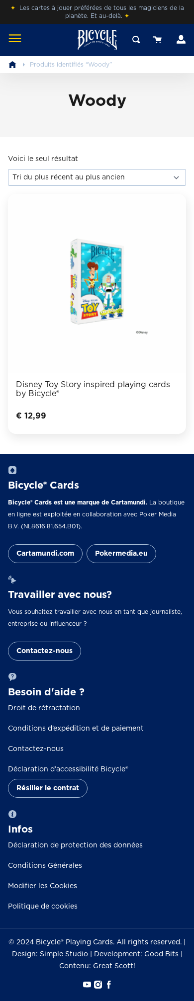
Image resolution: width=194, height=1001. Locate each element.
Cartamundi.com (45, 553)
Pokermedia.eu (121, 553)
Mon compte (180, 40)
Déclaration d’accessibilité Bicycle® (68, 769)
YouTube (86, 984)
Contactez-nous (44, 651)
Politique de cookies (43, 906)
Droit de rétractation (44, 708)
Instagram (97, 984)
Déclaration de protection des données (75, 845)
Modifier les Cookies (42, 886)
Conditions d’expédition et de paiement (76, 728)
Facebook (107, 984)
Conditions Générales (45, 865)
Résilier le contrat (47, 788)
